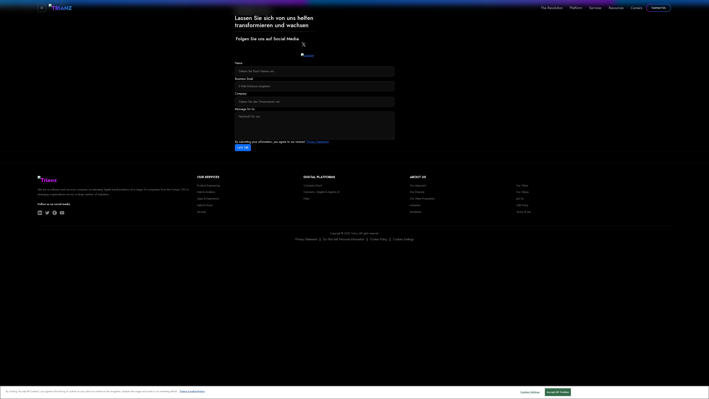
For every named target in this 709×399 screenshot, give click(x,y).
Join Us (520, 198)
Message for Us (245, 109)
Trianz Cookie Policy (192, 391)
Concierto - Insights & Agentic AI (322, 192)
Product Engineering (208, 185)
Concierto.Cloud (313, 185)
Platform (576, 7)
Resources (616, 7)
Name (238, 63)
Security (201, 212)
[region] (354, 392)
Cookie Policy (378, 239)
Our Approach (418, 185)
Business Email (244, 79)
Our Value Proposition (422, 198)
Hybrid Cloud (204, 205)
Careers (636, 7)
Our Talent (522, 185)
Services (595, 7)
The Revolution (552, 7)
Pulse (306, 198)
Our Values (522, 192)
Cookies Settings (403, 239)
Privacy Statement (317, 142)
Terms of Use (523, 212)
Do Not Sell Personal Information (343, 239)
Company (240, 93)
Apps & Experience (208, 198)
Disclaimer (416, 212)
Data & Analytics (206, 192)
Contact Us (659, 8)
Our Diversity (417, 192)
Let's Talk (243, 147)
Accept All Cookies (558, 392)
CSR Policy (522, 205)
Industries (415, 205)
